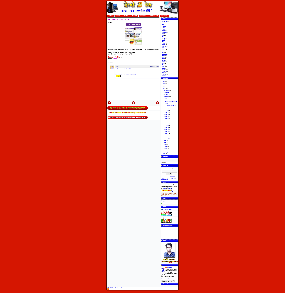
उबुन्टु (163, 24)
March (166, 148)
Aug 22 (167, 122)
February (166, 150)
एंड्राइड (163, 27)
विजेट (163, 63)
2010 (164, 88)
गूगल (163, 34)
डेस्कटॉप (163, 40)
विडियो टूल (164, 65)
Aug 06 (167, 137)
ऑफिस (163, 29)
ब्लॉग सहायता (164, 15)
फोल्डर (163, 51)
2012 (164, 85)
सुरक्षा (163, 72)
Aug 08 (167, 135)
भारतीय (163, 55)
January (166, 152)
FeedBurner (172, 176)
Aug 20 (167, 125)
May (165, 144)
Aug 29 (167, 109)
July (165, 140)
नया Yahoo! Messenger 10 (118, 20)
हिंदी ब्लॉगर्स (134, 15)
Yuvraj (117, 66)
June (165, 142)
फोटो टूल (163, 49)
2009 (164, 154)
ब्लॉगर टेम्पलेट (164, 54)
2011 (164, 87)
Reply (118, 76)
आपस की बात (164, 21)
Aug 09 (167, 133)
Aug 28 (167, 110)
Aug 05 (167, 139)
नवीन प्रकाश (169, 267)
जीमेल (163, 35)
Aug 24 (167, 118)
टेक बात (163, 38)
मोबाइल (163, 57)
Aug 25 (167, 116)
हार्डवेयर (163, 76)
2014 (164, 81)
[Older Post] (157, 102)
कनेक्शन (163, 30)
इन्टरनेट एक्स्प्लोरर (165, 23)
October (166, 94)
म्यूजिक (163, 58)
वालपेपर (163, 62)
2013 (164, 83)
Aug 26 (167, 114)
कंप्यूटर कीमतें (164, 32)
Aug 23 (167, 120)
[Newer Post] (109, 102)
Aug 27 (167, 112)
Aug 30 (167, 107)
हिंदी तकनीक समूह (154, 15)
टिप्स (163, 37)
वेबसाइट (163, 68)
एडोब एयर (164, 26)
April (165, 146)
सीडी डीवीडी (164, 71)
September (166, 96)
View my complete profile (166, 278)
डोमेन (163, 41)
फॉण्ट (163, 48)
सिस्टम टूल (164, 69)
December (166, 90)
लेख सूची (118, 15)
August (166, 98)
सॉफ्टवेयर (115, 59)
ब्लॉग (163, 52)
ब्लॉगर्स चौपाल (143, 15)
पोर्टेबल (163, 44)
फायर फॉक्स (164, 46)
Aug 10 (167, 131)
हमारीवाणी (126, 15)
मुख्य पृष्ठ (111, 15)
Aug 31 (167, 100)
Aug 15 (167, 129)
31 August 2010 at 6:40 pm (154, 66)
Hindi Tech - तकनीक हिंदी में (136, 11)
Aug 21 (167, 124)
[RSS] (108, 289)
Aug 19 (167, 127)
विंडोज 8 (163, 66)
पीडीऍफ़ (163, 43)
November (166, 92)
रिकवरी (163, 60)
